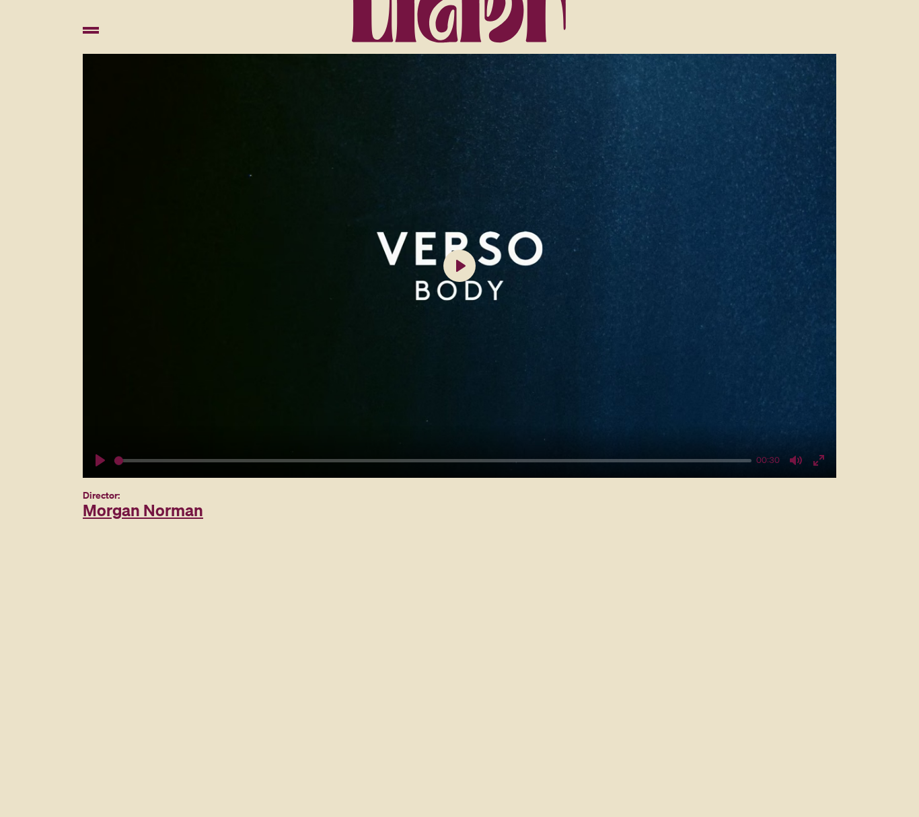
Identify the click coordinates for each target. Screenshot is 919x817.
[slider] (432, 460)
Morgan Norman (143, 510)
